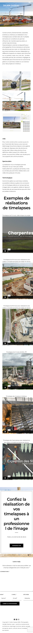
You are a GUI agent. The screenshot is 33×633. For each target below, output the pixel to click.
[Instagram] (18, 619)
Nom (2, 594)
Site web (26, 594)
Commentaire (4, 571)
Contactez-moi (16, 545)
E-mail (14, 594)
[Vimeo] (16, 619)
